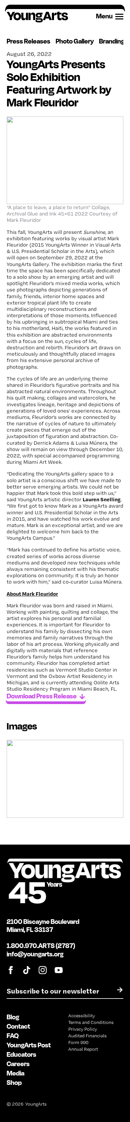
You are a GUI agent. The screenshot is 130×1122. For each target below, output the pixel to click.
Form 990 (78, 1042)
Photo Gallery (75, 41)
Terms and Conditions (91, 1022)
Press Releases (28, 41)
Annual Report (83, 1049)
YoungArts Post (29, 1045)
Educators (21, 1054)
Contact (18, 1026)
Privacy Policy (82, 1029)
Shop (14, 1082)
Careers (18, 1063)
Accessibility (81, 1015)
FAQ (13, 1035)
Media (15, 1073)
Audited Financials (87, 1035)
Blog (13, 1017)
